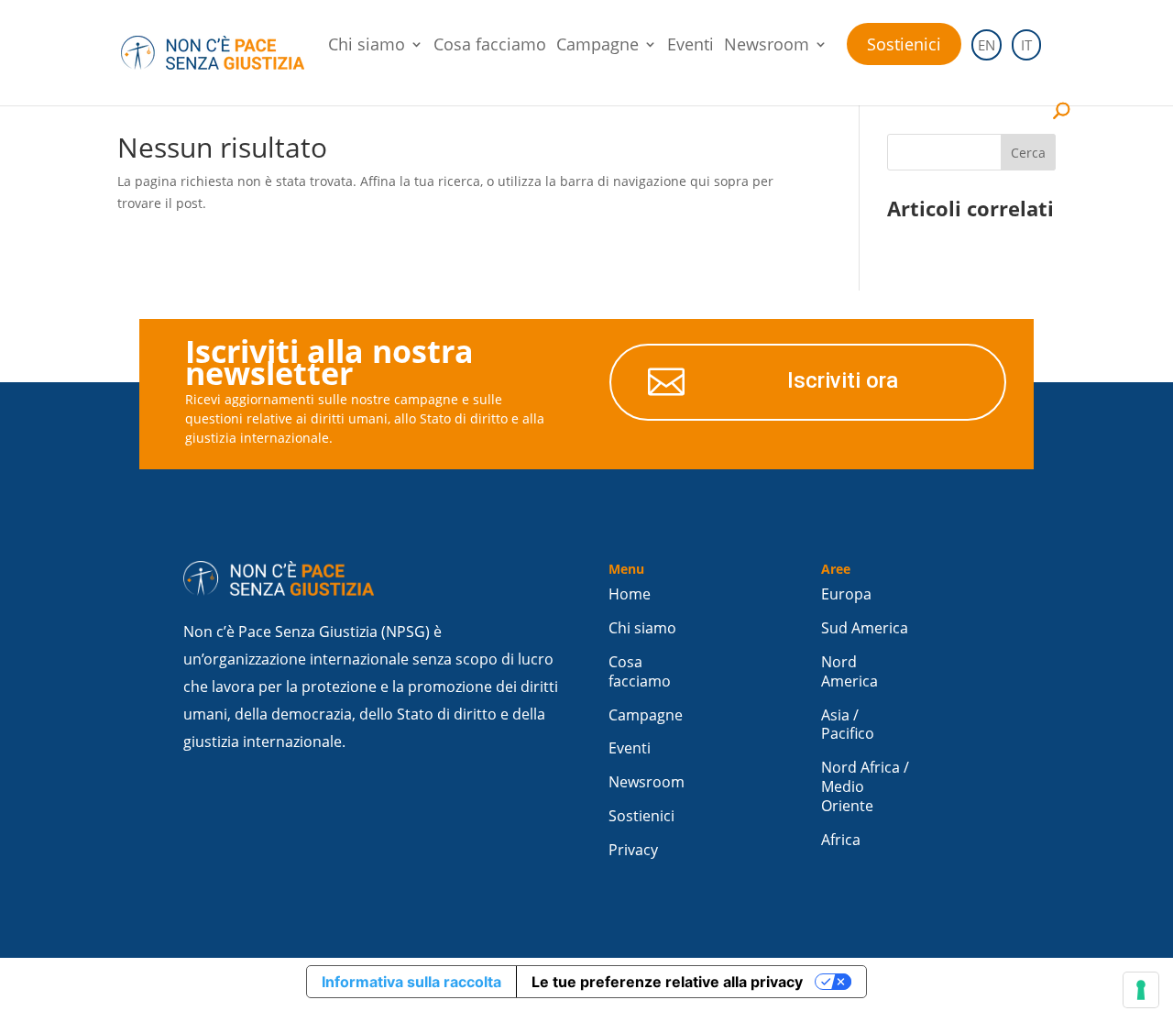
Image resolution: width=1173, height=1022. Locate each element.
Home (629, 594)
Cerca (1028, 152)
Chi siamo (366, 46)
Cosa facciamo (489, 46)
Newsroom (766, 46)
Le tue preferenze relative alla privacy (667, 982)
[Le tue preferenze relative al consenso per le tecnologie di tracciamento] (1141, 990)
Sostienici (904, 44)
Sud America (864, 628)
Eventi (690, 46)
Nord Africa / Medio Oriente (865, 787)
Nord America (849, 672)
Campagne (597, 46)
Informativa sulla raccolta (411, 982)
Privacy (633, 850)
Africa (841, 840)
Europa (846, 594)
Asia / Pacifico (847, 725)
